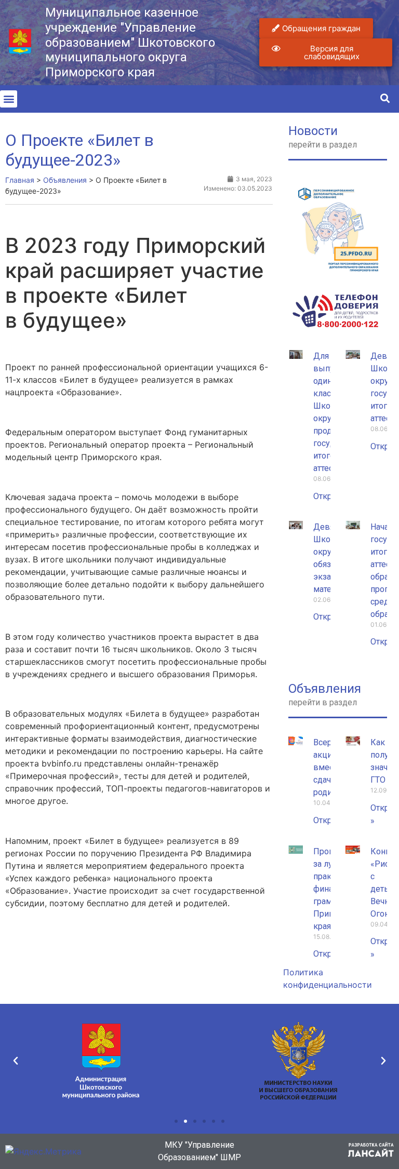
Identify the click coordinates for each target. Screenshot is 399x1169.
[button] (8, 99)
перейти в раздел (322, 145)
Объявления (324, 688)
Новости (313, 131)
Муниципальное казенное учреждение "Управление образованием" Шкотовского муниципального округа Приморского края (130, 42)
